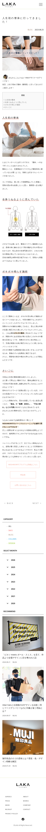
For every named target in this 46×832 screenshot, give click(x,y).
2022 (13, 589)
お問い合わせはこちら (23, 485)
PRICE (7, 801)
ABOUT (25, 797)
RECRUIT (8, 809)
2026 (13, 560)
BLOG (30, 29)
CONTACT (26, 809)
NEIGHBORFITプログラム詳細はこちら (23, 464)
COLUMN (12, 539)
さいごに (8, 107)
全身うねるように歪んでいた (15, 102)
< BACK (9, 503)
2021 (13, 596)
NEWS (7, 805)
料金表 (22, 475)
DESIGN (11, 543)
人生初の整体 (9, 100)
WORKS (26, 801)
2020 (13, 603)
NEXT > (37, 503)
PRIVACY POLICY (11, 814)
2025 (13, 567)
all (9, 526)
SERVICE (8, 797)
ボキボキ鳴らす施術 (12, 105)
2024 (13, 574)
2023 (13, 582)
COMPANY (27, 805)
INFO (10, 530)
